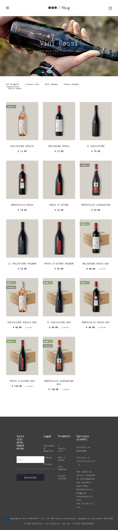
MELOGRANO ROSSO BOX (96, 263)
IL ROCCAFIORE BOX (59, 322)
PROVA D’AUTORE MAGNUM (58, 263)
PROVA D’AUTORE (59, 204)
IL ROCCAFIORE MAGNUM (22, 263)
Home (39, 51)
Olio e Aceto (14, 88)
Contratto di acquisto (49, 448)
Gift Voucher (51, 84)
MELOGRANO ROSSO (59, 146)
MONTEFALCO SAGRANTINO (95, 204)
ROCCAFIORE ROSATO (22, 146)
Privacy (47, 464)
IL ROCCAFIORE (96, 146)
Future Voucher (71, 84)
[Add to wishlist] (34, 106)
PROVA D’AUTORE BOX (22, 381)
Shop (47, 51)
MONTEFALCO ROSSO (22, 204)
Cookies (47, 457)
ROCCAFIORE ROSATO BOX (22, 322)
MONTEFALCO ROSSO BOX (96, 322)
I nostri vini (60, 51)
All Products (12, 84)
